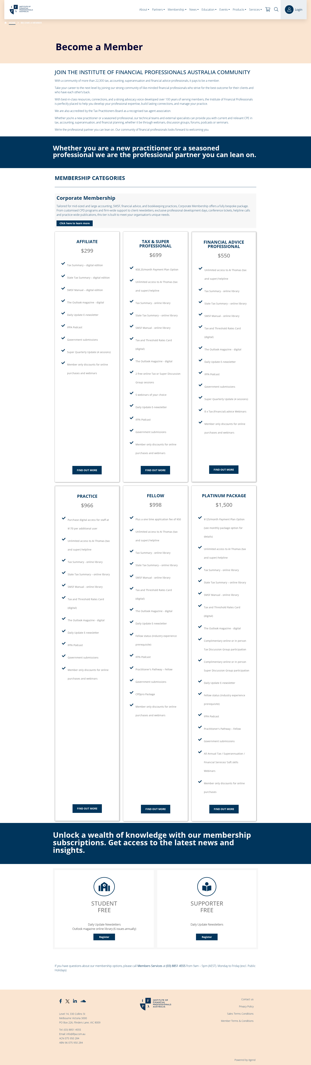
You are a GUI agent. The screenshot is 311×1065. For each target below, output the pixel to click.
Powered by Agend (245, 1060)
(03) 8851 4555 (72, 1029)
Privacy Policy (246, 1006)
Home (12, 22)
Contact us (247, 999)
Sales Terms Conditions (240, 1013)
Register (104, 937)
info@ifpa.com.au (75, 1034)
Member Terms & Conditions (237, 1021)
